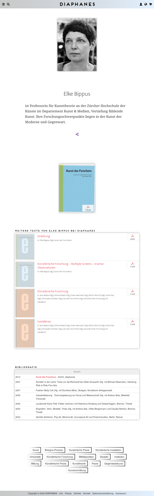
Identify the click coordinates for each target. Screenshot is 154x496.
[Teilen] (77, 134)
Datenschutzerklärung (102, 493)
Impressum (121, 493)
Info (61, 493)
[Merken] (61, 166)
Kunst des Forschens (46, 376)
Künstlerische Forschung (52, 291)
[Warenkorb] (150, 4)
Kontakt (86, 493)
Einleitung (43, 236)
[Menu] (3, 4)
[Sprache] (145, 4)
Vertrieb (77, 493)
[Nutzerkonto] (141, 4)
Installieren (44, 321)
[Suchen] (8, 4)
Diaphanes (77, 4)
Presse (68, 493)
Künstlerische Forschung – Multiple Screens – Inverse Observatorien (70, 265)
